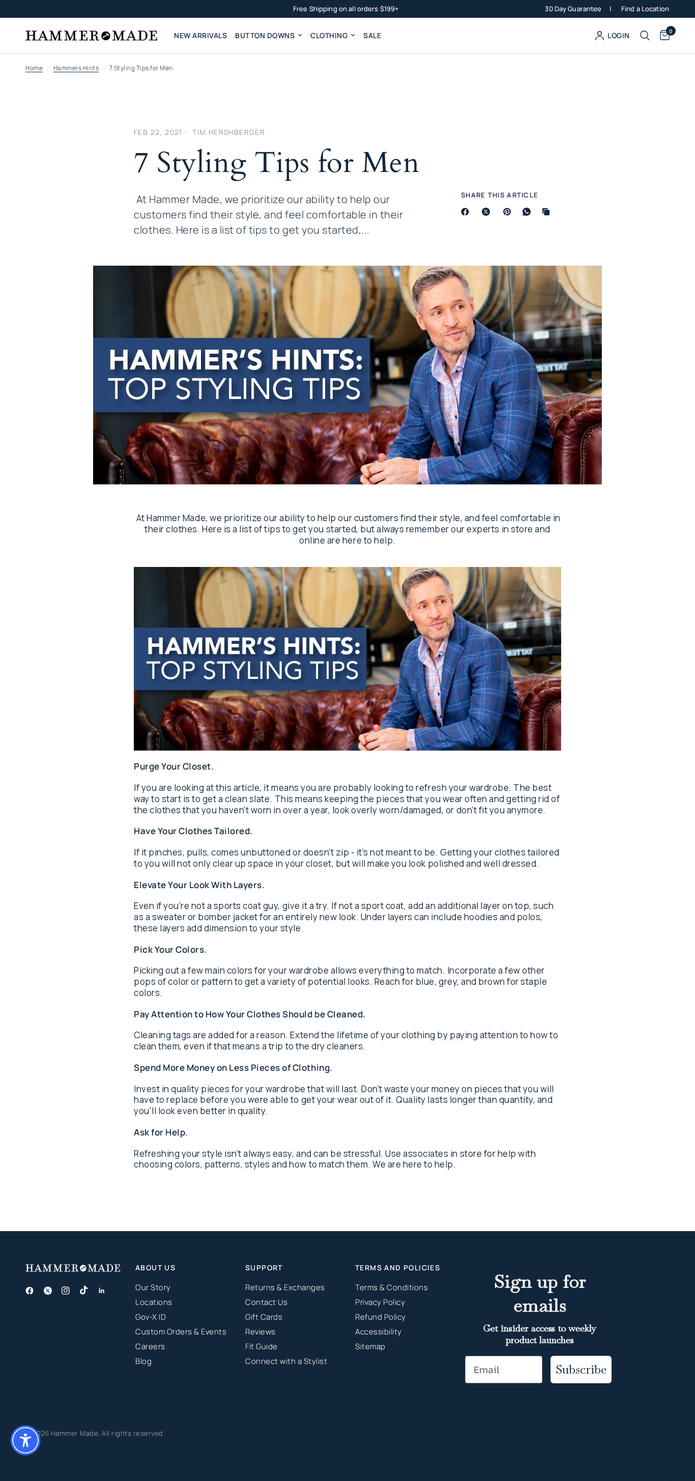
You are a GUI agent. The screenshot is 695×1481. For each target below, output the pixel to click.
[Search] (645, 35)
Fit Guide (261, 1346)
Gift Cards (263, 1317)
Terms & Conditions (391, 1287)
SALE (372, 35)
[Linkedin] (106, 1291)
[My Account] (612, 35)
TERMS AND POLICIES (397, 1267)
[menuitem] (200, 35)
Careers (150, 1346)
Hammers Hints (76, 68)
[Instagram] (70, 1291)
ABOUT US (155, 1267)
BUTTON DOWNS (265, 35)
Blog (143, 1361)
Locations (153, 1302)
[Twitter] (52, 1291)
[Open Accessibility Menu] (25, 1440)
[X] (488, 212)
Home (34, 68)
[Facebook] (467, 212)
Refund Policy (380, 1317)
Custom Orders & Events (180, 1331)
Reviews (260, 1331)
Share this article (499, 195)
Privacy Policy (380, 1302)
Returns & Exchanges (285, 1287)
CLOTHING (328, 35)
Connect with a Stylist (286, 1361)
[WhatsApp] (529, 212)
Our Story (153, 1287)
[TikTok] (88, 1290)
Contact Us (266, 1302)
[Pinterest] (509, 212)
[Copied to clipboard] (548, 212)
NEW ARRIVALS (200, 35)
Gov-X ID (150, 1317)
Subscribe (581, 1369)
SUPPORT (264, 1267)
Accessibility (378, 1331)
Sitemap (370, 1346)
